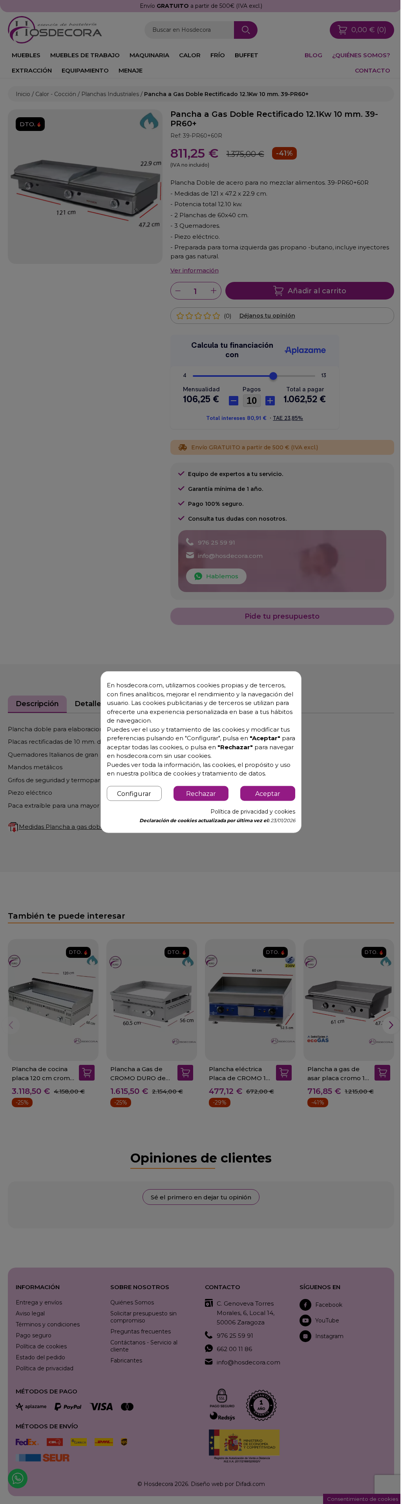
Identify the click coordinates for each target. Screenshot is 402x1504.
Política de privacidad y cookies (252, 811)
